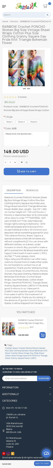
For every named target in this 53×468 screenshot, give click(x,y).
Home (5, 21)
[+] (15, 162)
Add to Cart (42, 463)
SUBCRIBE (44, 378)
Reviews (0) (32, 190)
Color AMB (11, 128)
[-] (5, 162)
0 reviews (21, 97)
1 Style (8, 116)
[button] (24, 88)
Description (14, 190)
